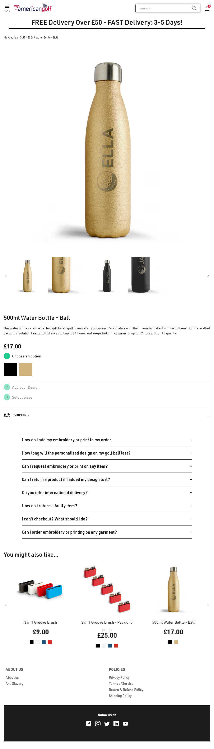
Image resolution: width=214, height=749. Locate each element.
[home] (33, 8)
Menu (7, 10)
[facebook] (88, 723)
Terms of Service (121, 683)
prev (6, 276)
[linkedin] (116, 723)
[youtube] (125, 723)
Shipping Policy (120, 696)
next (208, 276)
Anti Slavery (14, 683)
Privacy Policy (119, 677)
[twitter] (107, 723)
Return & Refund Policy (126, 689)
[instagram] (98, 723)
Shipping (21, 415)
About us (12, 677)
